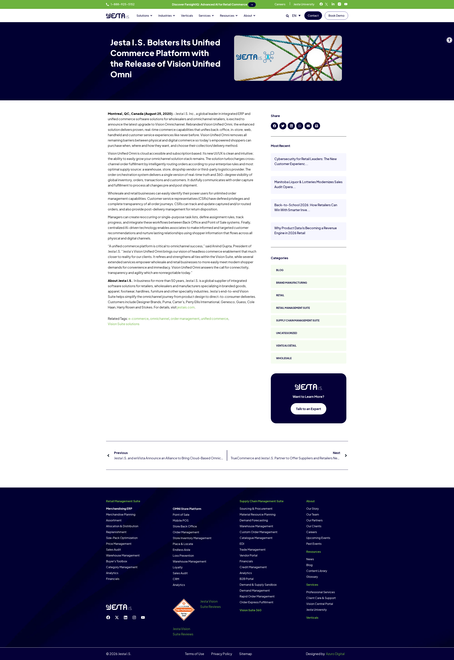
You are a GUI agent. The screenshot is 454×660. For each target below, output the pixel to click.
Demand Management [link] (255, 590)
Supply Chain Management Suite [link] (297, 320)
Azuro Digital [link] (335, 654)
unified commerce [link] (214, 318)
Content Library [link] (316, 571)
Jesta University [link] (304, 4)
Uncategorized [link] (286, 333)
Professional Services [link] (320, 592)
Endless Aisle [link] (181, 550)
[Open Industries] (174, 15)
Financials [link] (112, 579)
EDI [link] (242, 543)
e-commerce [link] (138, 318)
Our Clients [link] (313, 526)
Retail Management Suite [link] (293, 307)
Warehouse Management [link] (123, 555)
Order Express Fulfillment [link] (256, 602)
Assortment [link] (113, 520)
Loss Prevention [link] (183, 555)
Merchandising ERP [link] (119, 508)
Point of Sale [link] (181, 514)
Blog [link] (279, 270)
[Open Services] (212, 15)
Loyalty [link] (178, 567)
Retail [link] (280, 295)
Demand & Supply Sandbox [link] (258, 584)
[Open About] (254, 15)
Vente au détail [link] (286, 345)
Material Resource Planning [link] (258, 514)
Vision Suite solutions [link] (123, 324)
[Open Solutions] (151, 15)
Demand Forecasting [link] (254, 520)
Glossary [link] (312, 576)
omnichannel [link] (159, 318)
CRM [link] (176, 579)
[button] (287, 16)
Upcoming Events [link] (318, 538)
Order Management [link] (186, 532)
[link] (449, 40)
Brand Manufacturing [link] (291, 282)
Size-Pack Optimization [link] (122, 538)
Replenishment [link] (116, 532)
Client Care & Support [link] (321, 598)
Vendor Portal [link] (249, 555)
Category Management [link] (121, 567)
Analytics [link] (112, 573)
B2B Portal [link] (247, 579)
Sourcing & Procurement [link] (256, 508)
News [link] (310, 559)
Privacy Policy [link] (221, 654)
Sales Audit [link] (113, 549)
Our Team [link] (312, 514)
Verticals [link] (312, 617)
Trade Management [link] (252, 549)
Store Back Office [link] (185, 526)
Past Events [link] (314, 543)
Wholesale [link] (284, 358)
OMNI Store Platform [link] (187, 509)
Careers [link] (280, 4)
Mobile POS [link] (181, 520)
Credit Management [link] (253, 567)
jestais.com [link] (186, 307)
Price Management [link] (118, 543)
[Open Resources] (236, 15)
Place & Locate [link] (183, 544)
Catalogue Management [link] (256, 538)
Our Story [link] (312, 508)
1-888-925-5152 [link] (123, 4)
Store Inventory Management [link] (192, 538)
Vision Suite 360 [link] (250, 610)
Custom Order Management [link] (258, 532)
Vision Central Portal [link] (319, 604)
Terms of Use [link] (194, 654)
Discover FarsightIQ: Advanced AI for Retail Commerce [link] (209, 4)
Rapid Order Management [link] (257, 596)
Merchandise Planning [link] (120, 514)
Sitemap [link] (245, 654)
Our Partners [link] (314, 520)
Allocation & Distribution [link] (122, 526)
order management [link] (185, 318)
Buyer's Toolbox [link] (116, 561)
